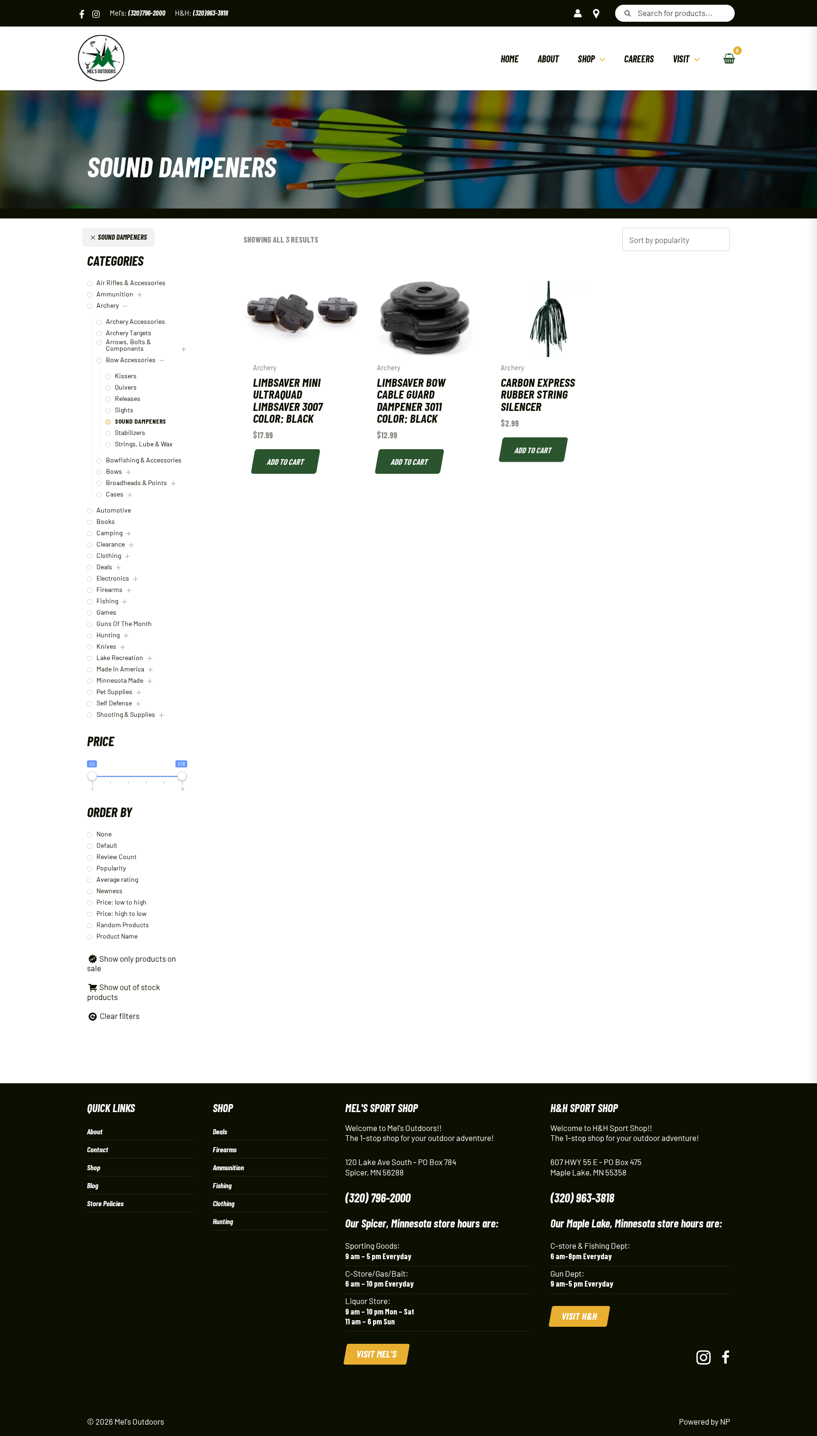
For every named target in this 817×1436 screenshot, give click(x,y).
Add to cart (286, 461)
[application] (600, 59)
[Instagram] (96, 14)
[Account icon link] (578, 13)
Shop (93, 1167)
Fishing (222, 1185)
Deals (220, 1131)
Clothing (224, 1203)
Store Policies (105, 1203)
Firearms (224, 1149)
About (95, 1131)
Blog (92, 1185)
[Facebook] (82, 14)
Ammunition (228, 1167)
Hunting (223, 1221)
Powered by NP (704, 1421)
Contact (97, 1149)
